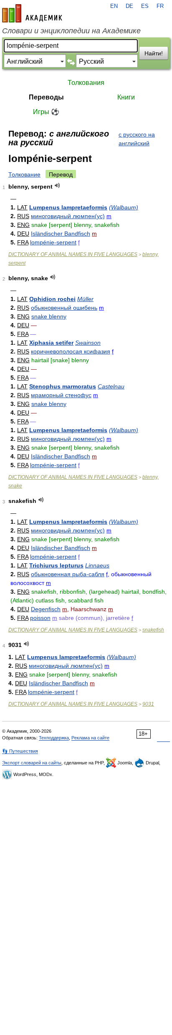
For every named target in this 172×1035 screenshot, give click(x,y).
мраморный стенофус (61, 395)
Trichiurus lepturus (56, 565)
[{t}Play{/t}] (57, 185)
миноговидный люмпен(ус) (68, 216)
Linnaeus (97, 565)
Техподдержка (54, 737)
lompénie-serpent (53, 242)
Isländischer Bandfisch (60, 233)
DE (129, 6)
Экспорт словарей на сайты (31, 762)
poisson (40, 618)
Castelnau (111, 386)
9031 (148, 704)
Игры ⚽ (46, 111)
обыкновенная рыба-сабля (67, 574)
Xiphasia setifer (51, 342)
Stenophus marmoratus (62, 386)
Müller (85, 299)
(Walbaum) (123, 207)
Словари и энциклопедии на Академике (71, 31)
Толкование (24, 174)
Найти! (153, 53)
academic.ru (32, 13)
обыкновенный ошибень (64, 307)
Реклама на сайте (90, 737)
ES (145, 6)
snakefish (153, 630)
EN (114, 6)
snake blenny (48, 316)
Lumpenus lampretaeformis (68, 207)
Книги (126, 97)
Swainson (88, 342)
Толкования (86, 82)
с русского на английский (137, 139)
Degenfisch (46, 609)
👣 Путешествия (20, 751)
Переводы (46, 97)
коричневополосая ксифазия (70, 351)
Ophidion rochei (52, 299)
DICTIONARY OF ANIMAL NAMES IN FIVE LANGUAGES (72, 254)
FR (160, 6)
